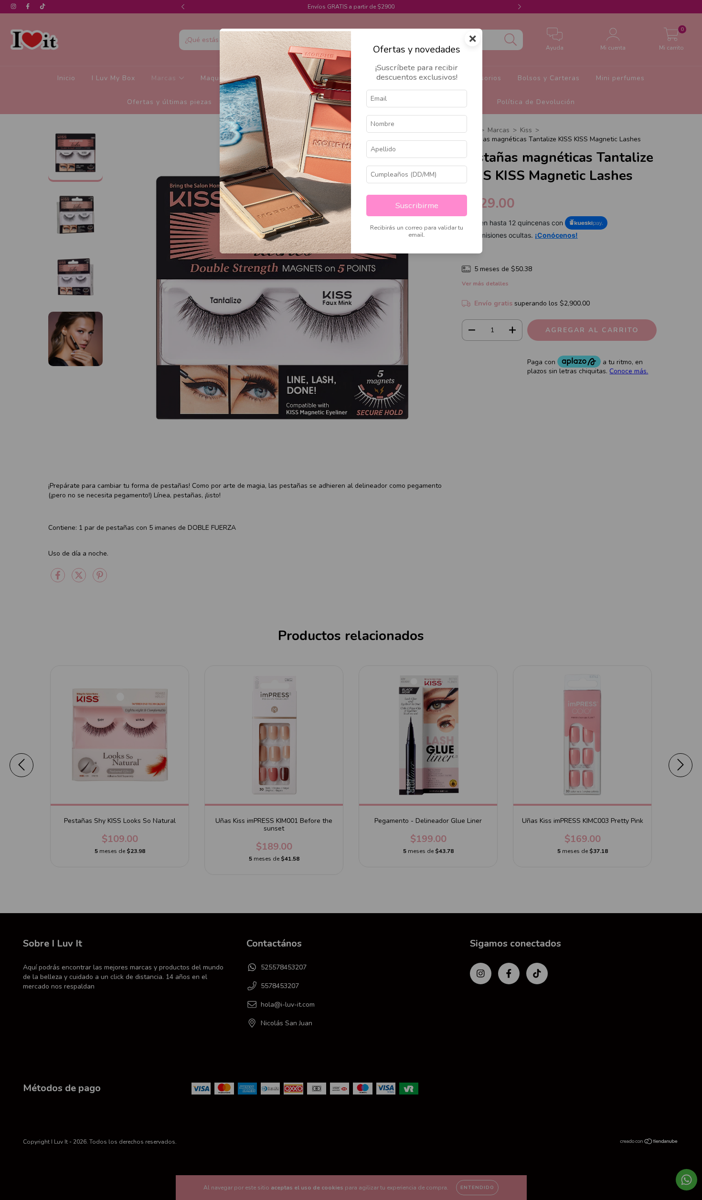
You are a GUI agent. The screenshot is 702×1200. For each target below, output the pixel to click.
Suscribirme (416, 205)
